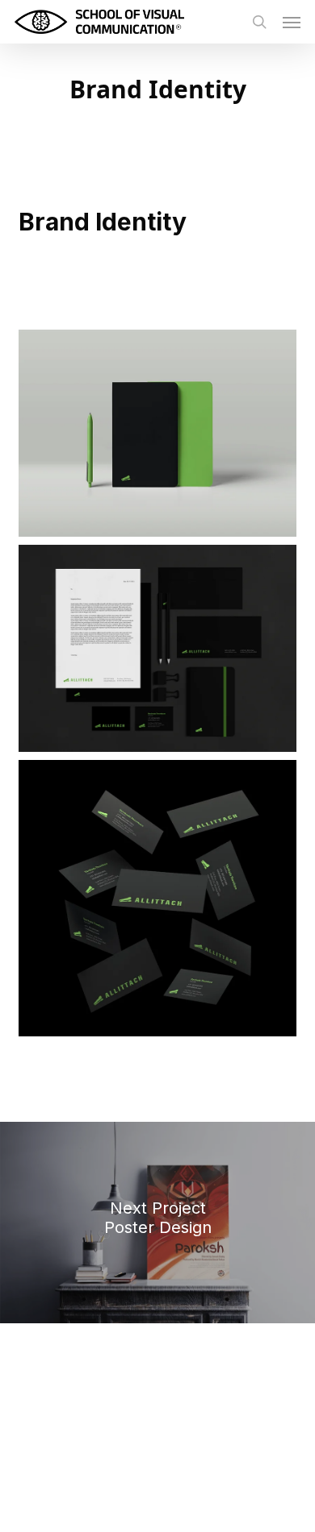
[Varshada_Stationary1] (157, 898)
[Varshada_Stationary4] (157, 433)
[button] (291, 22)
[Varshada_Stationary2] (157, 648)
